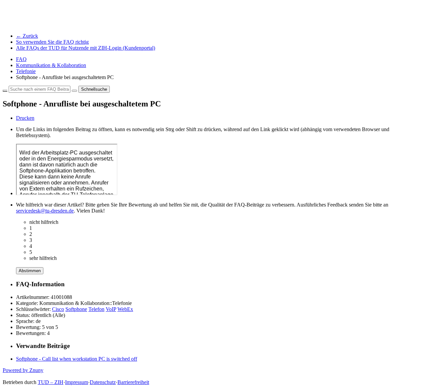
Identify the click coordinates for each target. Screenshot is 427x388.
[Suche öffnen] (74, 91)
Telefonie (26, 71)
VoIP (111, 309)
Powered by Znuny (23, 370)
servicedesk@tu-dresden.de (45, 211)
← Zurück (27, 36)
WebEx (125, 309)
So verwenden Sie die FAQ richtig (52, 42)
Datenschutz (103, 382)
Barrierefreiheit (133, 382)
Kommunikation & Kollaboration (51, 65)
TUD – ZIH (50, 382)
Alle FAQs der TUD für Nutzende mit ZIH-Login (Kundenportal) (85, 48)
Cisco (58, 309)
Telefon (96, 309)
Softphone (76, 309)
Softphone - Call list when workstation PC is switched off (76, 359)
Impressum (76, 382)
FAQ (21, 59)
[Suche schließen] (5, 91)
